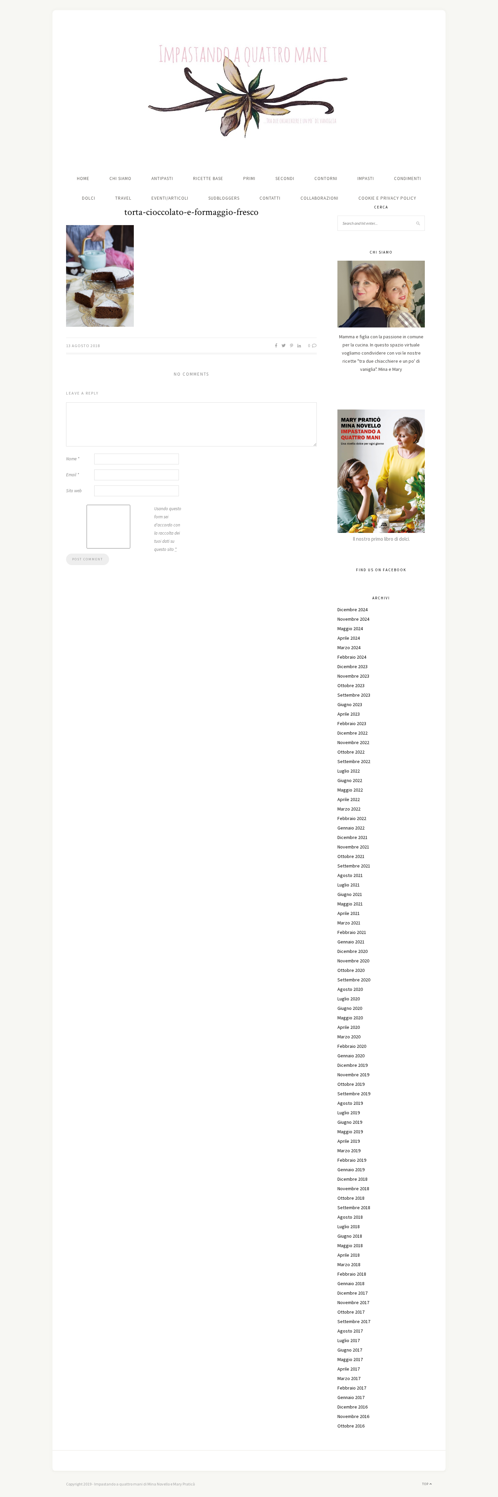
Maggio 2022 (350, 790)
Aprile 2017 (348, 1369)
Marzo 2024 (348, 647)
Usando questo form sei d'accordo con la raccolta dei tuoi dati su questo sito (167, 529)
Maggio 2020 (350, 1018)
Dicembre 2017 (352, 1293)
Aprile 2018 (348, 1255)
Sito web (74, 491)
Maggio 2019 (350, 1132)
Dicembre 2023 (352, 666)
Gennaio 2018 (351, 1283)
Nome (72, 459)
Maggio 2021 (350, 904)
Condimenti (407, 178)
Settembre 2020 (353, 980)
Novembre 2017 (353, 1302)
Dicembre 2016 (352, 1407)
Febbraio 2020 (351, 1046)
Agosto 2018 (350, 1217)
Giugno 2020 (349, 1008)
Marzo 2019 (348, 1150)
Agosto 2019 (350, 1103)
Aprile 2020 (348, 1027)
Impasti (365, 178)
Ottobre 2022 (351, 752)
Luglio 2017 (348, 1340)
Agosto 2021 (350, 875)
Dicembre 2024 (352, 609)
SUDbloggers (224, 198)
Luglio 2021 (348, 885)
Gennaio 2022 (351, 828)
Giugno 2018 (349, 1236)
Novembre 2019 (353, 1075)
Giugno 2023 (349, 704)
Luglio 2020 (348, 999)
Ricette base (208, 178)
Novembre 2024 (353, 619)
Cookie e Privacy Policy (387, 198)
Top (426, 1484)
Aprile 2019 (348, 1141)
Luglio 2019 (348, 1113)
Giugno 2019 (349, 1122)
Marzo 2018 (348, 1264)
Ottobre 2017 (351, 1312)
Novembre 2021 (353, 847)
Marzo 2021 (348, 923)
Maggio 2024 (350, 628)
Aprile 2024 (348, 638)
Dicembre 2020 (352, 951)
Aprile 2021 (348, 913)
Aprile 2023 (348, 714)
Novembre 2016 (353, 1416)
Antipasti (162, 178)
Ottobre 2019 (351, 1084)
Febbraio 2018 (351, 1274)
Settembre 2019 (353, 1094)
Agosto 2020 (350, 989)
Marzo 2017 (348, 1378)
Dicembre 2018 (352, 1179)
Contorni (325, 178)
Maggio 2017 (350, 1359)
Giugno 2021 (349, 894)
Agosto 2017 (350, 1331)
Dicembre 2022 (352, 733)
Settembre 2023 (353, 695)
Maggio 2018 (350, 1245)
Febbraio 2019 (351, 1160)
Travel (123, 198)
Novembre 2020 (353, 961)
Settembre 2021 (353, 866)
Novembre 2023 (353, 676)
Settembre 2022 (353, 761)
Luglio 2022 (348, 771)
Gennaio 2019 (351, 1169)
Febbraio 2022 (351, 818)
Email (72, 475)
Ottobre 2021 (351, 856)
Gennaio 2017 (351, 1397)
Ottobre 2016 (351, 1426)
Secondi (284, 178)
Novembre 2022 (353, 742)
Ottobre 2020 (351, 970)
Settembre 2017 (353, 1321)
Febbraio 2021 (351, 932)
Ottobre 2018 (351, 1198)
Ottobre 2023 (351, 685)
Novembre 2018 (353, 1188)
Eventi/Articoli (169, 198)
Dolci (88, 198)
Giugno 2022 (349, 780)
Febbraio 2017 (351, 1388)
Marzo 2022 (348, 809)
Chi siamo (120, 178)
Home (83, 178)
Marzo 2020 (348, 1037)
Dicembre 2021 (352, 837)
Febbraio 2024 (351, 657)
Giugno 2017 (349, 1350)
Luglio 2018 (348, 1226)
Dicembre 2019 (352, 1065)
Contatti (270, 198)
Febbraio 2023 (351, 723)
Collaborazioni (319, 198)
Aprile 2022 (348, 799)
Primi (249, 178)
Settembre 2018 (353, 1207)
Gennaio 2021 (351, 942)
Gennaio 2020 (351, 1056)
